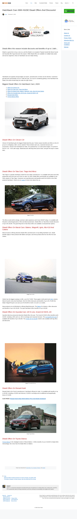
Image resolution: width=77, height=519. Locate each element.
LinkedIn (43, 467)
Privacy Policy (67, 38)
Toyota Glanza (6, 442)
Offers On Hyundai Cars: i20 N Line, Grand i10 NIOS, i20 (22, 93)
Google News (28, 467)
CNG (51, 299)
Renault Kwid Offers (12, 95)
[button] (73, 3)
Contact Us (67, 35)
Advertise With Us (6, 496)
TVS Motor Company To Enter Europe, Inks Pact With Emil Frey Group (20, 479)
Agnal (6, 14)
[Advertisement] (30, 66)
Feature (56, 3)
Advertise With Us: (69, 40)
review (23, 180)
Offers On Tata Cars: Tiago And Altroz (17, 89)
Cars (31, 3)
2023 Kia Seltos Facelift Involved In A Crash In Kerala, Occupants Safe (20, 477)
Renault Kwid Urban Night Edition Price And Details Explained (28, 398)
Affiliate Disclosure (6, 498)
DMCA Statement (6, 499)
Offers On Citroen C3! (13, 87)
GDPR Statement (6, 500)
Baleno (39, 306)
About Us (67, 3)
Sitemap (66, 47)
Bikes (36, 3)
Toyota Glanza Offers (13, 96)
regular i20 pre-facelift (31, 318)
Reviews (51, 3)
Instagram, (35, 467)
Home (27, 3)
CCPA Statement (14, 499)
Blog (62, 3)
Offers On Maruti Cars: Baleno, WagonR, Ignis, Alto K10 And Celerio (25, 91)
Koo (32, 467)
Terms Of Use (14, 500)
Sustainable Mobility (43, 3)
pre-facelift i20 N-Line (51, 317)
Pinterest (38, 467)
